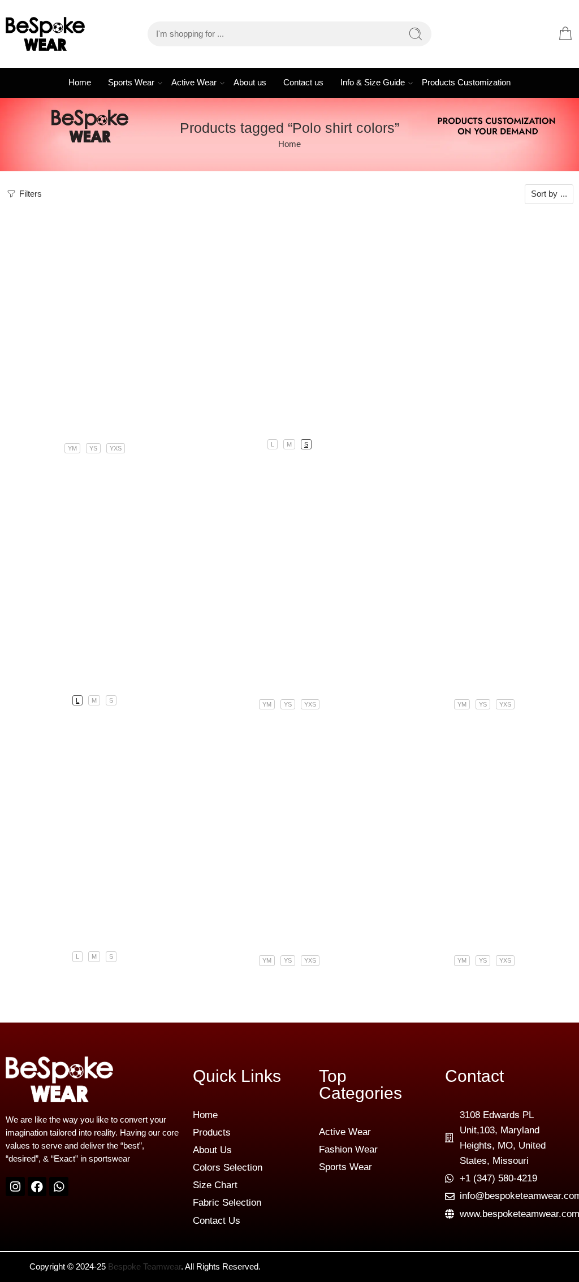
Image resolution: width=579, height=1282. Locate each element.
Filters (29, 193)
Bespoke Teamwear (144, 1266)
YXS (116, 448)
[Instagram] (15, 1186)
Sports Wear (131, 82)
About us (250, 82)
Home (79, 82)
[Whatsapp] (58, 1186)
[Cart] (565, 34)
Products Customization (466, 82)
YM (72, 448)
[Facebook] (37, 1186)
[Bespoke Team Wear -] (45, 34)
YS (93, 448)
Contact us (303, 82)
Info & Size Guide (372, 82)
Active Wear (194, 82)
